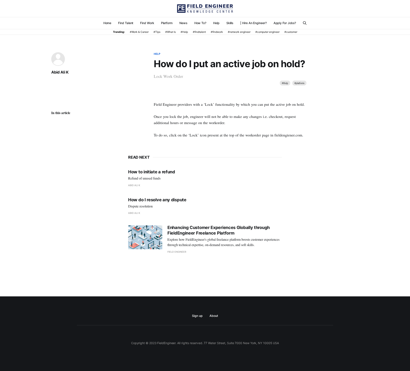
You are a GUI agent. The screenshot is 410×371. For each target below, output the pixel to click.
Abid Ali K (60, 72)
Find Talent (125, 23)
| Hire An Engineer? (253, 23)
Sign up (197, 315)
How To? (200, 23)
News (183, 23)
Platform (167, 23)
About (213, 315)
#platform (299, 83)
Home (107, 23)
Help (216, 23)
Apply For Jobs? (285, 23)
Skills (230, 23)
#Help (285, 83)
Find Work (147, 23)
